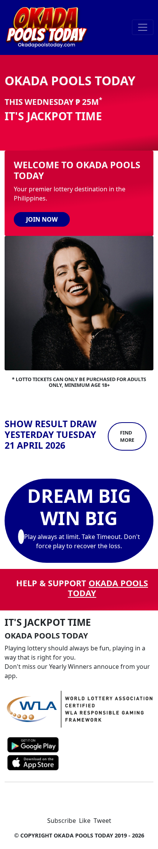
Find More (127, 436)
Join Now (42, 219)
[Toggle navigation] (142, 27)
